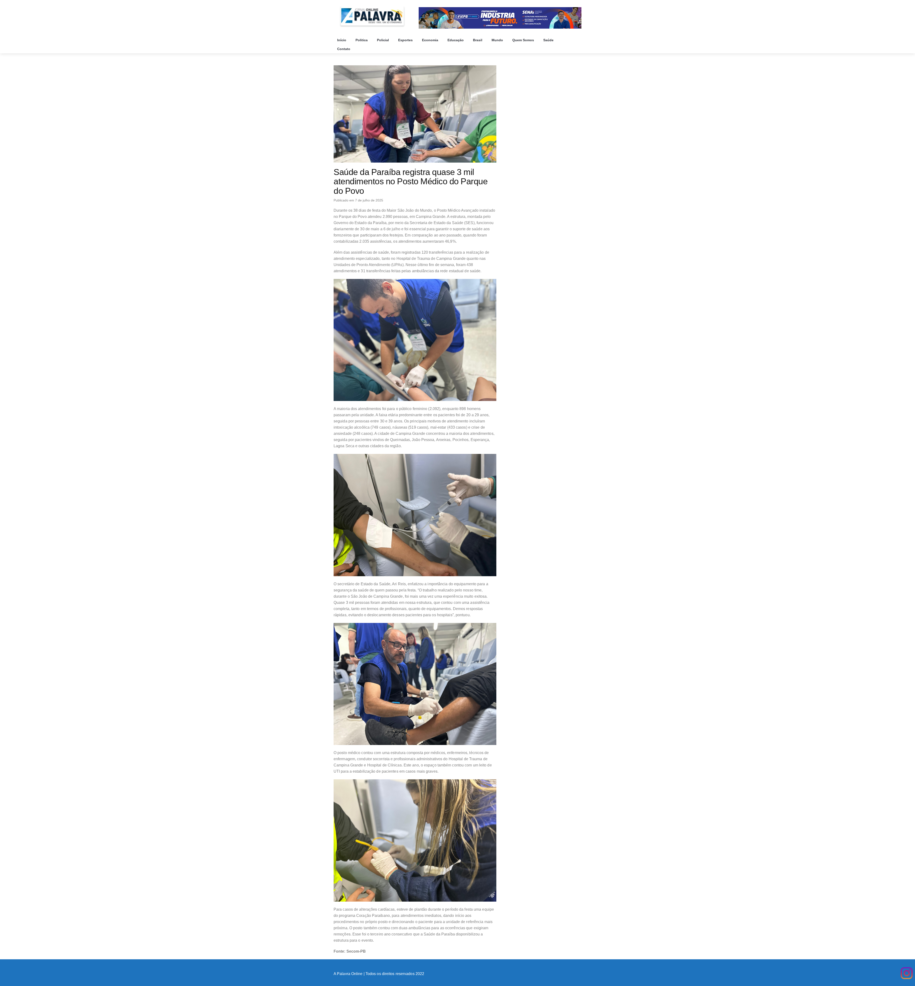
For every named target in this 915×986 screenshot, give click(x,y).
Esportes (406, 40)
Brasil (478, 40)
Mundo (498, 40)
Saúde (548, 40)
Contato (344, 49)
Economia (430, 40)
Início (342, 40)
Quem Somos (523, 40)
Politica (362, 40)
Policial (383, 40)
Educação (456, 40)
